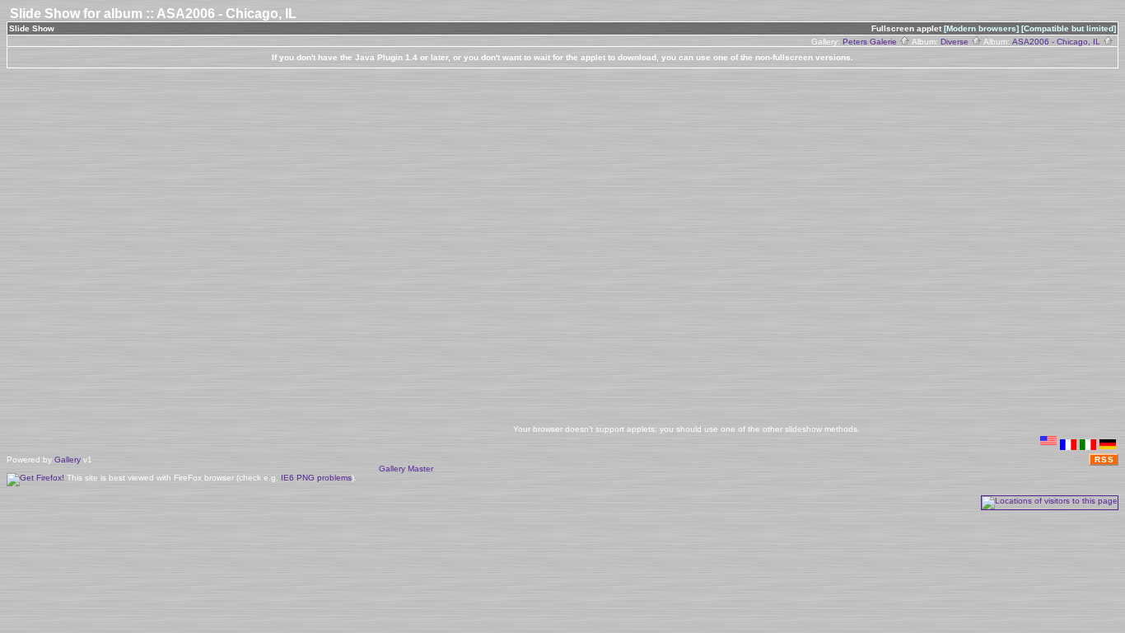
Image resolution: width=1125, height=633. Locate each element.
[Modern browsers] (981, 28)
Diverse (956, 41)
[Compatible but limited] (1068, 28)
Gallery (67, 459)
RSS (1104, 459)
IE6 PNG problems (316, 477)
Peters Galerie (871, 41)
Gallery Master (406, 468)
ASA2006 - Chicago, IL (1057, 41)
